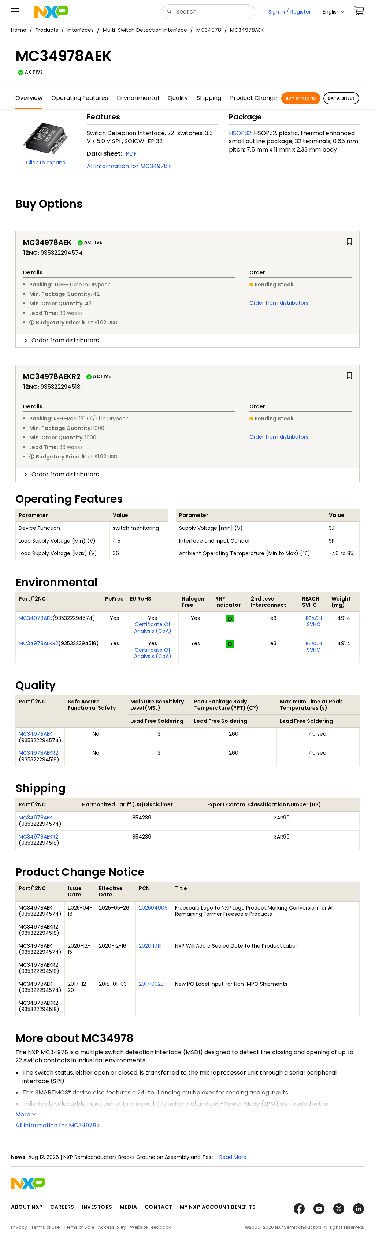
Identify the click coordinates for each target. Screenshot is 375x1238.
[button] (333, 12)
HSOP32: (240, 133)
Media (128, 1207)
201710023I (152, 984)
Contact (158, 1207)
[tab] (187, 340)
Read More (232, 1157)
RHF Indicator (228, 602)
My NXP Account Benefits (218, 1207)
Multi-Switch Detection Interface (145, 30)
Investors (97, 1207)
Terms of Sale (79, 1227)
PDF (131, 153)
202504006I (154, 907)
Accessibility (112, 1227)
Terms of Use (45, 1227)
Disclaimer (158, 804)
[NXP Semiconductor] (51, 11)
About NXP (27, 1207)
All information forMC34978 (127, 166)
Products (47, 30)
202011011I (150, 945)
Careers (62, 1207)
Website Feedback (150, 1227)
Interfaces (80, 30)
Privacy (19, 1227)
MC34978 (208, 30)
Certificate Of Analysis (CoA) (152, 628)
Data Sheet (341, 98)
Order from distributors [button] (65, 340)
